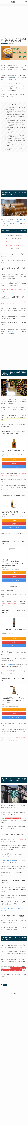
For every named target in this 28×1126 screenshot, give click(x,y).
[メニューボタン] (2, 2)
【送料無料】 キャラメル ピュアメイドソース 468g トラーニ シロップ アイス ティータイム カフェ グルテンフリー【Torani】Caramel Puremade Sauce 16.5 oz (13, 562)
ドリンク (4, 43)
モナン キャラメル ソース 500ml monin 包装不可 (14, 630)
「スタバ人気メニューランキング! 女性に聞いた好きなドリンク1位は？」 (13, 221)
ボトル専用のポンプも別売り (8, 860)
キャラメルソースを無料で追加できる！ (16, 114)
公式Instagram (9, 664)
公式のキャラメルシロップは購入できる (16, 138)
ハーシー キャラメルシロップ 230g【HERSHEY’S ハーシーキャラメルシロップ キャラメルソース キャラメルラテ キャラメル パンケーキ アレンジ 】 (13, 699)
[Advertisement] (14, 21)
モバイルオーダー (14, 331)
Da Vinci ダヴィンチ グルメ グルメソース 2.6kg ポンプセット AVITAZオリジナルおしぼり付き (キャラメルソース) (13, 512)
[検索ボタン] (26, 2)
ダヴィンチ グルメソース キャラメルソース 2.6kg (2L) (13, 451)
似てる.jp (14, 2)
